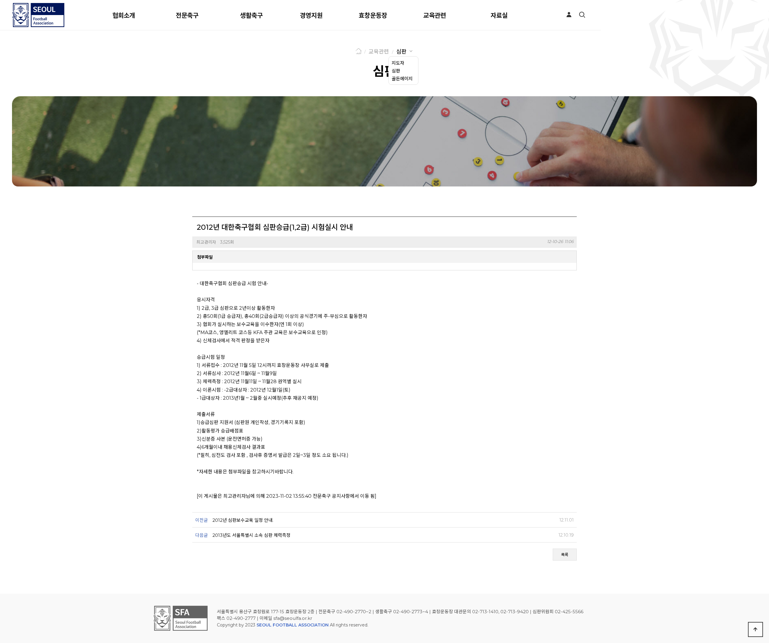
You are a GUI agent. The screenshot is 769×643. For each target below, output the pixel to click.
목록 (564, 554)
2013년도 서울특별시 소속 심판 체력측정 (251, 535)
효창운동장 (373, 15)
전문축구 (187, 15)
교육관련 (434, 15)
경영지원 (311, 15)
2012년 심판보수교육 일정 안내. (242, 520)
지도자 (398, 63)
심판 (401, 51)
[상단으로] (755, 629)
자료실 (499, 15)
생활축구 (251, 15)
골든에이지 (402, 79)
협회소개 (123, 15)
